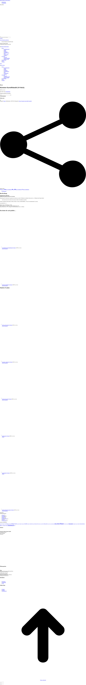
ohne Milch (27, 101)
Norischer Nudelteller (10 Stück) (7, 284)
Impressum (3, 581)
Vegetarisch (23, 101)
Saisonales (71, 523)
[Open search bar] (0, 36)
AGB (3, 583)
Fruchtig (15, 523)
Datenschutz (4, 582)
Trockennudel (4, 520)
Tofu (2, 525)
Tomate (4, 525)
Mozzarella (45, 523)
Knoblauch (35, 523)
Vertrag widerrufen (43, 680)
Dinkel (3, 515)
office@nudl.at (2, 0)
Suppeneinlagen (4, 518)
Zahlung (3, 590)
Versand (3, 589)
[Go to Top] (43, 678)
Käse (38, 523)
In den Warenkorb (2, 96)
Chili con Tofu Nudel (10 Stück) (7, 325)
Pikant (4, 101)
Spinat (79, 523)
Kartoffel (30, 101)
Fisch (10, 523)
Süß (0, 525)
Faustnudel (3, 516)
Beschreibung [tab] (4, 191)
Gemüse (20, 523)
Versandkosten (8, 91)
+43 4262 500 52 (7, 0)
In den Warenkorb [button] (5, 248)
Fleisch (12, 523)
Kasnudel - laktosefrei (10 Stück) (7, 362)
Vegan (6, 525)
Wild (14, 525)
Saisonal (3, 517)
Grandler (25, 523)
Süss (2, 519)
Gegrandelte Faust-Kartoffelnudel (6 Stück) (9, 247)
